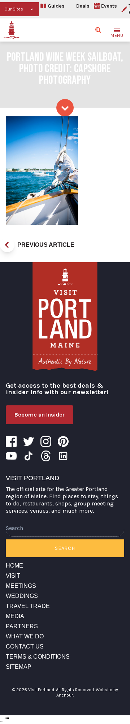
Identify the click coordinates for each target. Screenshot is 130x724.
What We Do (25, 636)
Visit (13, 576)
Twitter (28, 441)
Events (109, 6)
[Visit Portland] (11, 30)
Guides (56, 6)
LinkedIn (63, 456)
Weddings (22, 596)
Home (14, 566)
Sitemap (18, 667)
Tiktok (28, 456)
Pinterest (63, 441)
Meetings (21, 586)
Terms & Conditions (38, 657)
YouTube (11, 456)
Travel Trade (28, 606)
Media (15, 616)
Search (65, 548)
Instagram (46, 441)
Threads (46, 456)
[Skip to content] (65, 107)
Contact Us (25, 646)
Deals (83, 6)
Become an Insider (39, 414)
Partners (22, 626)
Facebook (11, 441)
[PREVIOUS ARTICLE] (7, 245)
